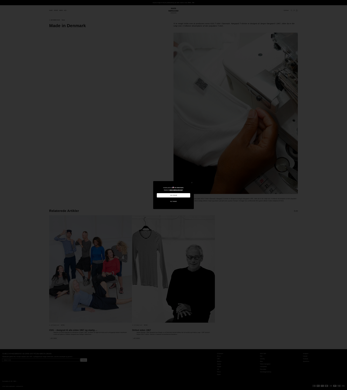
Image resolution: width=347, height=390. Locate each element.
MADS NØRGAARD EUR (176, 190)
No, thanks (173, 201)
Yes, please (173, 195)
